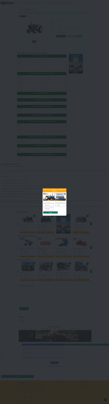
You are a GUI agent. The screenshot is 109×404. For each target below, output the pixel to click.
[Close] (65, 189)
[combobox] (48, 205)
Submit (50, 212)
